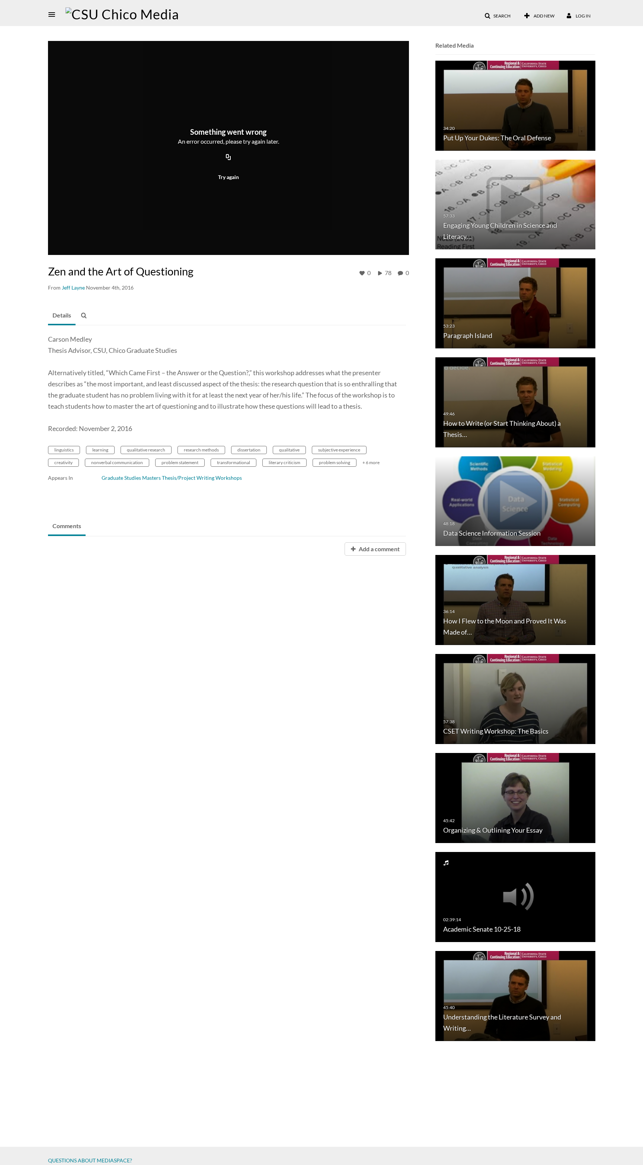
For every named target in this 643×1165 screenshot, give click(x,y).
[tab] (62, 315)
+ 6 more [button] (371, 462)
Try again (228, 177)
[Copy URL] (228, 157)
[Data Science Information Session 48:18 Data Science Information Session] (515, 501)
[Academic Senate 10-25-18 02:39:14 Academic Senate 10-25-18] (515, 896)
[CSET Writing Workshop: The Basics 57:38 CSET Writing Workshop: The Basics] (515, 698)
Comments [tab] (66, 525)
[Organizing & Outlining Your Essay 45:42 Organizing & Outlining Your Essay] (515, 797)
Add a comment (379, 548)
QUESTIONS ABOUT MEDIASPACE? (90, 1160)
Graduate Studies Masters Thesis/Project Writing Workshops (172, 478)
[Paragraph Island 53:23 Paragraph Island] (515, 303)
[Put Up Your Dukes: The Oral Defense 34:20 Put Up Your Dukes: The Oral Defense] (515, 105)
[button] (54, 14)
